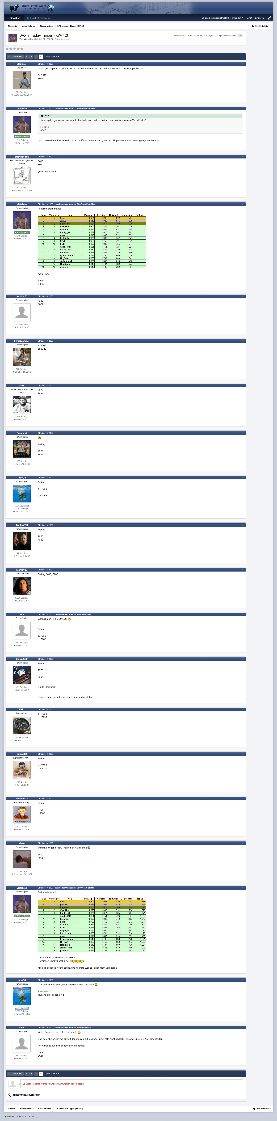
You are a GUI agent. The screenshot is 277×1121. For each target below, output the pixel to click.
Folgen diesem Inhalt (227, 35)
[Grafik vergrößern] (89, 847)
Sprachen (8, 1116)
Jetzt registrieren (255, 18)
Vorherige (17, 57)
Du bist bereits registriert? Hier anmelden (222, 18)
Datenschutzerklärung (27, 1116)
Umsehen (15, 18)
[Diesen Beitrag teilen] (242, 64)
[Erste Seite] (9, 57)
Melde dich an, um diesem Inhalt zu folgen (195, 35)
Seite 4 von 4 (52, 56)
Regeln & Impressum (39, 18)
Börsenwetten (62, 39)
